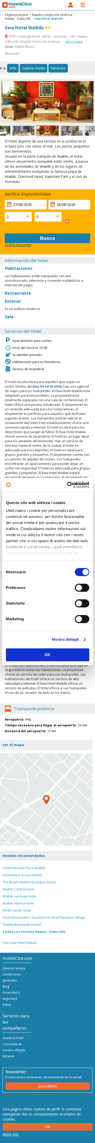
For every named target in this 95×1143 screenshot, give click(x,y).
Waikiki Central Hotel (18, 889)
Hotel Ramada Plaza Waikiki (24, 868)
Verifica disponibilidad (28, 194)
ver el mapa (74, 41)
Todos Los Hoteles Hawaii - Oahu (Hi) (34, 931)
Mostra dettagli (65, 639)
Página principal (16, 15)
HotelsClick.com (17, 5)
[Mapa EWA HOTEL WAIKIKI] (46, 799)
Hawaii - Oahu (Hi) (17, 18)
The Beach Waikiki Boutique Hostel (29, 882)
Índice (7, 1005)
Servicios (58, 68)
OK (47, 655)
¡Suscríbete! (47, 1086)
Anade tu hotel (13, 1038)
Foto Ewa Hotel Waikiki (20, 942)
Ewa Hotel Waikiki (48, 18)
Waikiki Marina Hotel (18, 903)
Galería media (33, 68)
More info (11, 1134)
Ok (47, 1126)
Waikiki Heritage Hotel (19, 896)
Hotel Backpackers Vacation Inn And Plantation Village (44, 917)
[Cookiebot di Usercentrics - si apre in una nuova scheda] (67, 485)
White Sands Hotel (17, 910)
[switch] (82, 588)
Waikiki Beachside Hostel (22, 924)
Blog (6, 986)
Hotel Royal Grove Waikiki (22, 875)
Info (13, 68)
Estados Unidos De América (52, 15)
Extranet (8, 1056)
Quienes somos (14, 968)
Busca (47, 238)
